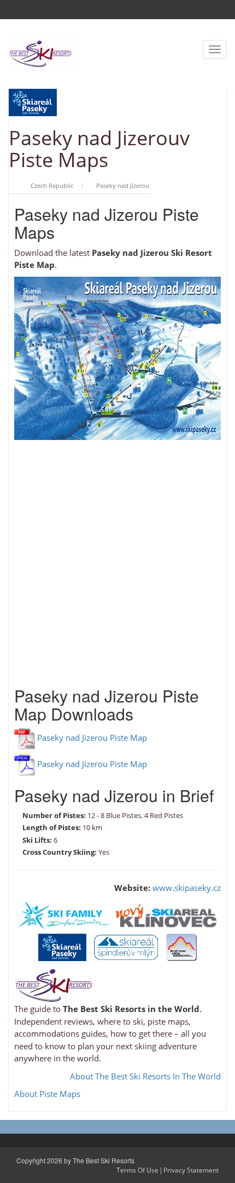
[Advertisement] (117, 558)
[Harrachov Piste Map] (181, 946)
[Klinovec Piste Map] (166, 914)
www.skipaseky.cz (186, 887)
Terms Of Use (137, 1170)
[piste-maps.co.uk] (41, 53)
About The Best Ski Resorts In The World (145, 1076)
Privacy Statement (191, 1170)
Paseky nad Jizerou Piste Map (92, 737)
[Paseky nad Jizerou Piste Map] (62, 946)
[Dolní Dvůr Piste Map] (63, 914)
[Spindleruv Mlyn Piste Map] (126, 946)
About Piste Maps (47, 1093)
